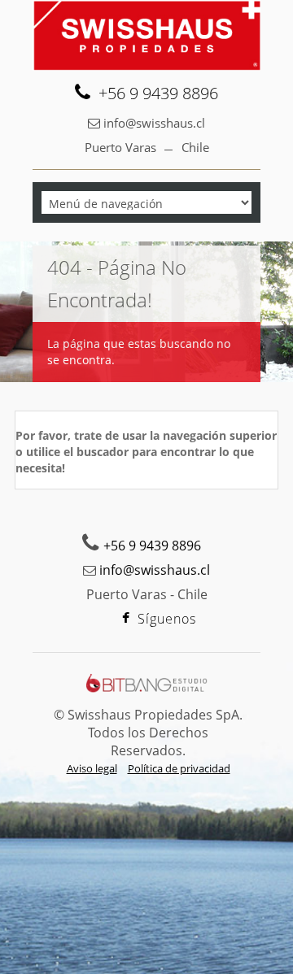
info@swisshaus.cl (154, 123)
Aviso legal (92, 768)
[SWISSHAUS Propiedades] (146, 35)
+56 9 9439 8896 (158, 93)
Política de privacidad (179, 768)
